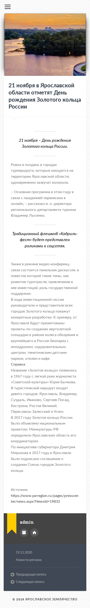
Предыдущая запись (31, 574)
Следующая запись (30, 582)
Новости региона (29, 560)
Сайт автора (34, 532)
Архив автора (24, 532)
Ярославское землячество (51, 599)
